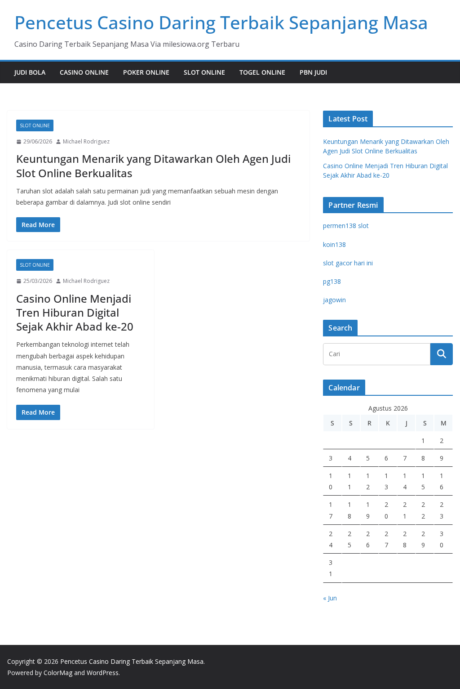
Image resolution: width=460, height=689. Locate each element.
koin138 (334, 244)
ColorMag (58, 672)
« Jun (330, 598)
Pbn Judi (313, 72)
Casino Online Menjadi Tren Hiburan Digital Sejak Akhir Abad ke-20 (74, 312)
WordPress (103, 672)
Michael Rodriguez (86, 141)
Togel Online (262, 72)
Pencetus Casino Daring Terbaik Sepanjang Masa (221, 22)
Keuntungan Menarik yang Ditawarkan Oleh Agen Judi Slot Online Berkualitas (153, 165)
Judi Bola (29, 72)
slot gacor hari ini (348, 263)
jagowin (334, 299)
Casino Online (84, 72)
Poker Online (146, 72)
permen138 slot (346, 225)
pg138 (332, 281)
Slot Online (204, 72)
